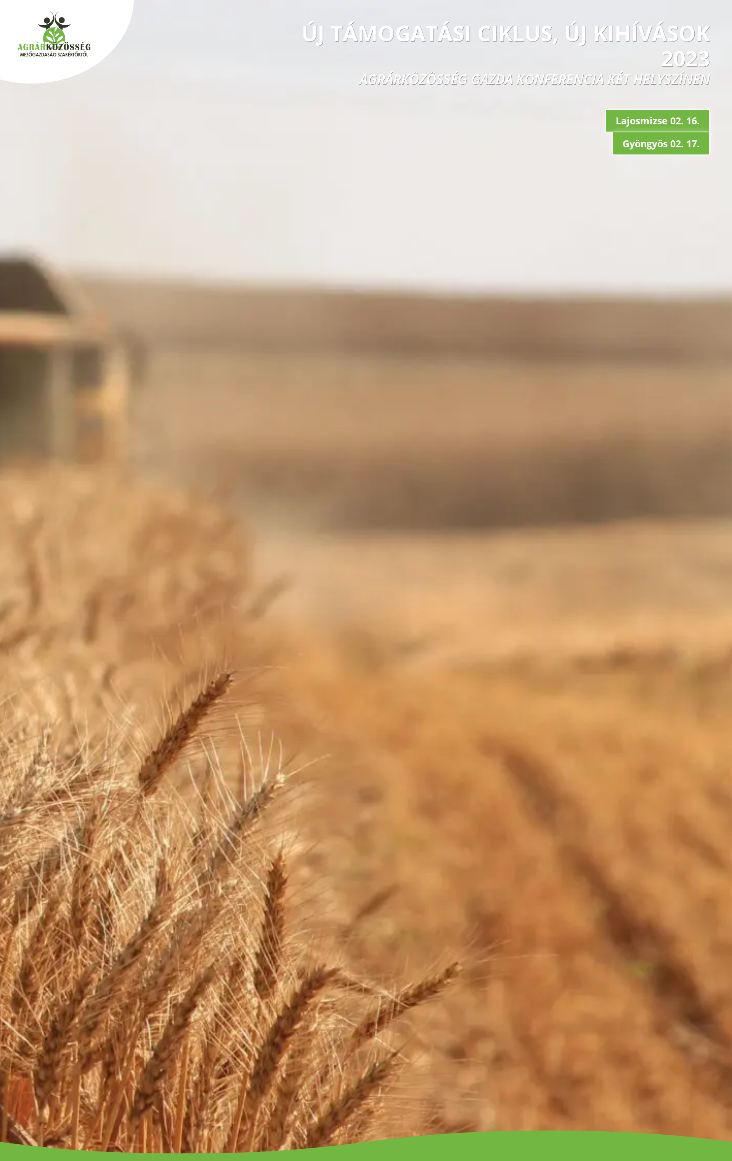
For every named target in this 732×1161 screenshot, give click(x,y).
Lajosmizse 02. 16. (658, 120)
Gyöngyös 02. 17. (661, 143)
